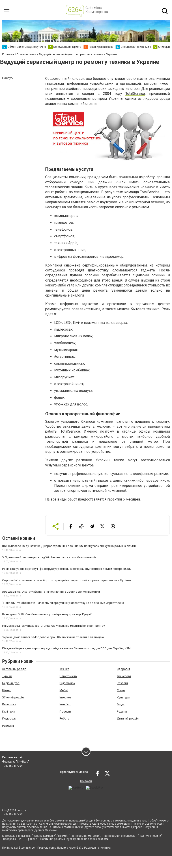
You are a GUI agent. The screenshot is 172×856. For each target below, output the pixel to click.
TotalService (135, 93)
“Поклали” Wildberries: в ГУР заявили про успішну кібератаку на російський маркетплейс (63, 603)
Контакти (86, 781)
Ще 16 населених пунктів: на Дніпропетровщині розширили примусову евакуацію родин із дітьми (69, 546)
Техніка (64, 669)
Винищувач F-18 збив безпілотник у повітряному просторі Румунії (46, 614)
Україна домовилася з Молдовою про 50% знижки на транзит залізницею (53, 637)
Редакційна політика (97, 847)
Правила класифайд (70, 847)
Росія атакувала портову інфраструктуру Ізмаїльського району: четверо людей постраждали (66, 568)
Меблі (64, 690)
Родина (122, 711)
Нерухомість (68, 676)
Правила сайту (46, 847)
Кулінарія (8, 711)
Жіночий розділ (13, 697)
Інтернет (65, 697)
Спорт (121, 690)
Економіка (9, 704)
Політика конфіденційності (19, 847)
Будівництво (10, 683)
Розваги (122, 683)
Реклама (8, 725)
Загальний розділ (14, 669)
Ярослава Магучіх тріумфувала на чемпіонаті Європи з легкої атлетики (51, 591)
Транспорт (124, 676)
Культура (123, 697)
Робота (64, 718)
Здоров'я (123, 669)
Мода (121, 704)
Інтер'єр (65, 704)
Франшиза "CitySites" (15, 761)
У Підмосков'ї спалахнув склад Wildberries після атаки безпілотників (49, 557)
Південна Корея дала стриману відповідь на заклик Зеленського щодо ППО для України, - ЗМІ (66, 648)
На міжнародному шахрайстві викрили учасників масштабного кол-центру (53, 625)
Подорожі (9, 718)
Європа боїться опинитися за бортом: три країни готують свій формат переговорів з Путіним (66, 580)
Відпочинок (67, 683)
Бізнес (6, 690)
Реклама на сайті (13, 757)
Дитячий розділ (128, 718)
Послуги (65, 711)
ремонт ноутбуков (102, 202)
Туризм (7, 676)
